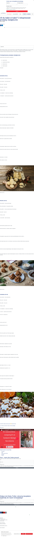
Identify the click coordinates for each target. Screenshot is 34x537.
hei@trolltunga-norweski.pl (3, 529)
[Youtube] (4, 512)
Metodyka (2, 454)
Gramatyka (2, 451)
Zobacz (1, 427)
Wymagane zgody (2, 464)
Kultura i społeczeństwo (4, 453)
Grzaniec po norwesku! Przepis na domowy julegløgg (8, 425)
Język (2, 452)
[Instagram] (2, 512)
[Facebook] (1, 512)
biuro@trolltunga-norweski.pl (4, 528)
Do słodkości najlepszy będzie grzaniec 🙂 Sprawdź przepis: (8, 423)
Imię (0, 459)
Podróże (2, 455)
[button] (0, 25)
